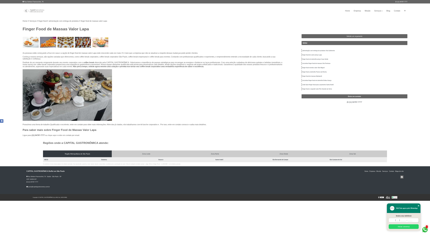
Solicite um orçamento (354, 36)
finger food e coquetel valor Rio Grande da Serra (317, 89)
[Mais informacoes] (404, 11)
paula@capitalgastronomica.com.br (39, 187)
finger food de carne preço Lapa (312, 55)
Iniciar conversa (404, 227)
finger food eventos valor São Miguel (313, 67)
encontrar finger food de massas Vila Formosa (316, 63)
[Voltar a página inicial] (34, 11)
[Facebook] (402, 177)
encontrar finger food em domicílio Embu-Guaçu (316, 80)
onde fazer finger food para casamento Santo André (318, 84)
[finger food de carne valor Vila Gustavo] (65, 42)
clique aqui (52, 135)
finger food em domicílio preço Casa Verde (315, 59)
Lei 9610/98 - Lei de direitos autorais (170, 164)
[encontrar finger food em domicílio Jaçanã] (100, 42)
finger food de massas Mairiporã (312, 76)
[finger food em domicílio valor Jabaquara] (48, 42)
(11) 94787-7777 (402, 2)
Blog (388, 11)
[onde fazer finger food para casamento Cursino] (83, 42)
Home (347, 11)
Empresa (357, 11)
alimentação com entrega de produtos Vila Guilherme (318, 50)
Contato (397, 11)
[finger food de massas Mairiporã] (31, 42)
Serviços (377, 11)
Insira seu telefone (404, 216)
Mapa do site (399, 171)
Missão (367, 11)
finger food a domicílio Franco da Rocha (314, 72)
